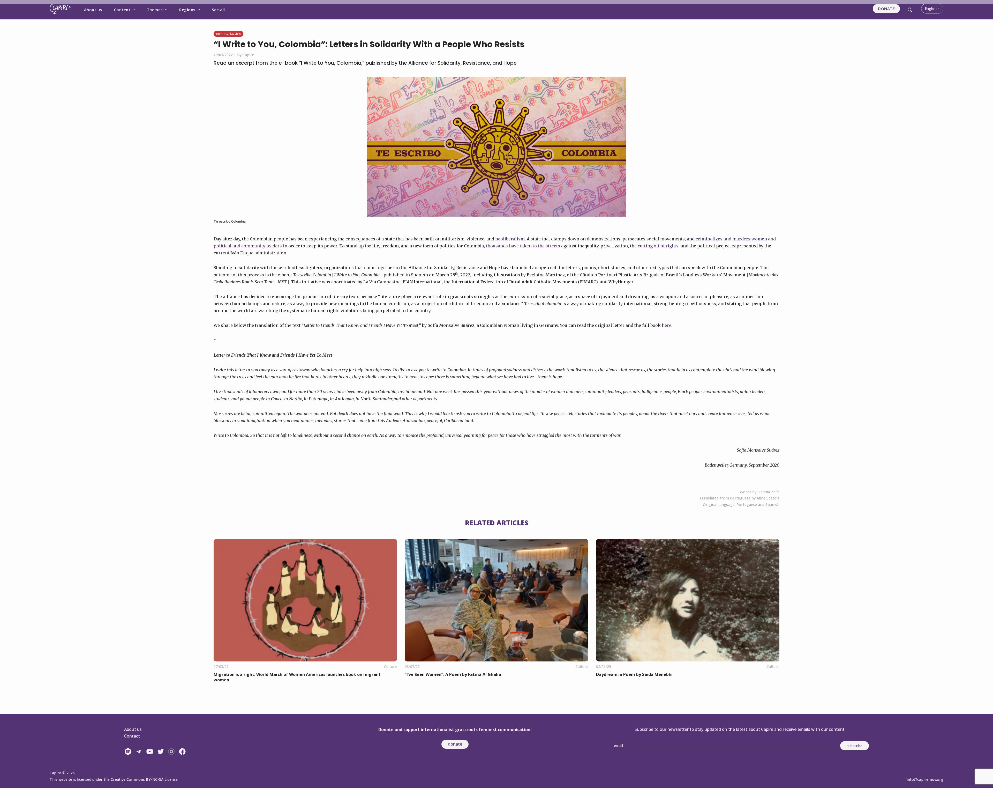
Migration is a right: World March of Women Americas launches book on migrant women (297, 677)
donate (455, 744)
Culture (390, 666)
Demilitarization (228, 33)
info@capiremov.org (925, 779)
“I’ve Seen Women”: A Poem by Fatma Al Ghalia (453, 674)
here (666, 325)
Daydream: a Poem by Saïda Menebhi (634, 674)
